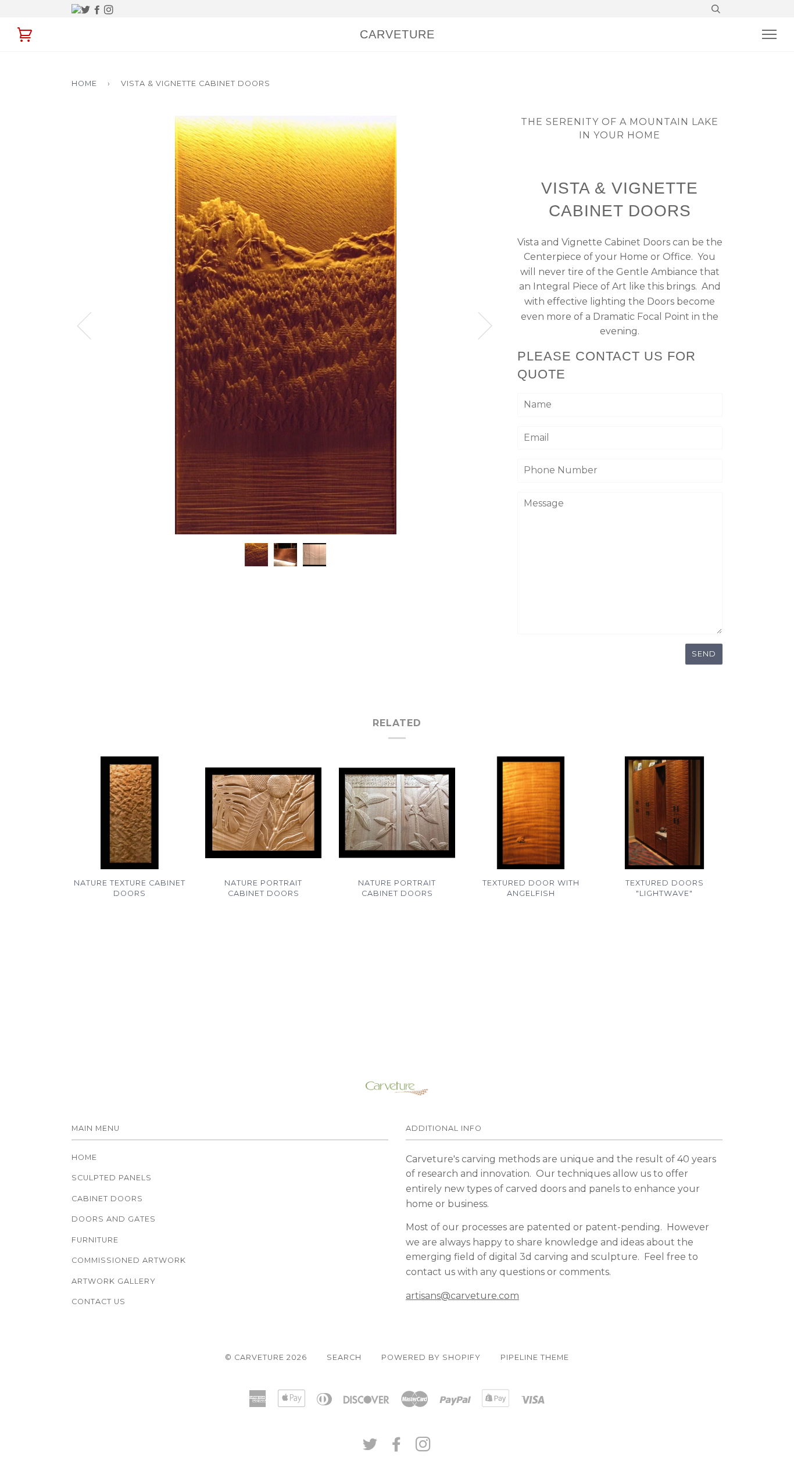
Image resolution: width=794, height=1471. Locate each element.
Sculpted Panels (111, 1177)
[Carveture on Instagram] (108, 10)
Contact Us (98, 1301)
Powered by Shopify (431, 1357)
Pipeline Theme (534, 1357)
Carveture (397, 34)
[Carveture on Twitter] (86, 10)
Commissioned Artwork (128, 1260)
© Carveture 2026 (266, 1357)
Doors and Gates (113, 1219)
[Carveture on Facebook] (98, 10)
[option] (285, 325)
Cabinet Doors (107, 1198)
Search (344, 1357)
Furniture (95, 1240)
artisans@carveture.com (462, 1295)
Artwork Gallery (113, 1281)
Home (84, 83)
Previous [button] (91, 325)
